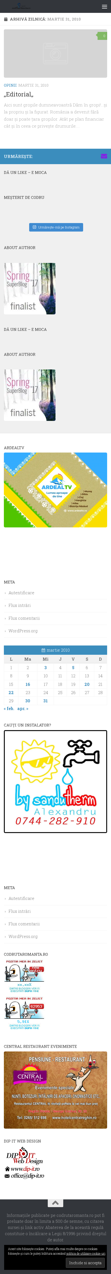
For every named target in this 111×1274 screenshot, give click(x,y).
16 (28, 684)
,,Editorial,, (18, 94)
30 (27, 700)
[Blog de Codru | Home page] (27, 6)
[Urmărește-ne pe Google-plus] (96, 156)
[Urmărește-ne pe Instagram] (79, 156)
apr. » (22, 708)
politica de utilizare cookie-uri (85, 1253)
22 (11, 692)
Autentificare (21, 592)
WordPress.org (23, 630)
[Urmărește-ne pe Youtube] (87, 156)
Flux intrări (20, 605)
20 (87, 684)
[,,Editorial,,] (55, 53)
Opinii (10, 85)
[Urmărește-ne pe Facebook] (71, 156)
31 (45, 700)
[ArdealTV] (55, 525)
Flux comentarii (24, 618)
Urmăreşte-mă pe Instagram (59, 227)
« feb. (9, 708)
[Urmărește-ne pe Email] (104, 156)
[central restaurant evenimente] (55, 1127)
